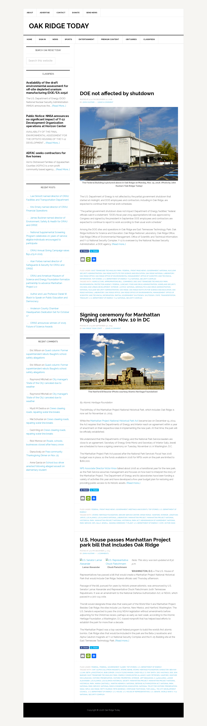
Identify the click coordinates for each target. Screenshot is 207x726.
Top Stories (97, 279)
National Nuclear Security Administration (99, 290)
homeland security (166, 284)
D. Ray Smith (150, 672)
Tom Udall (151, 689)
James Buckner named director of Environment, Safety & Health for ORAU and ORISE (46, 221)
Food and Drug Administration (143, 284)
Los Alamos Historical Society (115, 681)
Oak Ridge (124, 290)
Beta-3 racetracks (94, 672)
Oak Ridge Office (87, 276)
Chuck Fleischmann (124, 672)
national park (167, 683)
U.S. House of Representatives (136, 692)
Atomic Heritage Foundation (105, 515)
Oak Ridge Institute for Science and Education (124, 273)
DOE (135, 281)
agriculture (98, 281)
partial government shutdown (129, 295)
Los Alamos (91, 518)
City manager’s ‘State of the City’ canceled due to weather (47, 383)
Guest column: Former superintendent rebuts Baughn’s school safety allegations (47, 354)
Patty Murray (106, 689)
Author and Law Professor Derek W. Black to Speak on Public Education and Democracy (47, 298)
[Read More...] (59, 105)
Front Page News (138, 271)
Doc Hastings (163, 672)
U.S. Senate (155, 692)
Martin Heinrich (118, 683)
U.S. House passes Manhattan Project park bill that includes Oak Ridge (125, 542)
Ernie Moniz (145, 515)
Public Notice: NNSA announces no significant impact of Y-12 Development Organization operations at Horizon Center (47, 121)
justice (122, 287)
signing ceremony (117, 523)
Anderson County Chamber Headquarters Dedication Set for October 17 (47, 312)
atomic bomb (126, 670)
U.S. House (117, 692)
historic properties (122, 678)
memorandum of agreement (153, 520)
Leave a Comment (105, 102)
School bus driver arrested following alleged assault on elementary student (45, 466)
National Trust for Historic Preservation (158, 686)
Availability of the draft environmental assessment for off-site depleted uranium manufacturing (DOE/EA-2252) (47, 87)
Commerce (128, 281)
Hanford (156, 515)
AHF (93, 670)
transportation (168, 295)
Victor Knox (169, 523)
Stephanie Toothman (135, 689)
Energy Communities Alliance (132, 675)
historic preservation (102, 678)
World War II (167, 692)
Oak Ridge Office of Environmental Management (117, 276)
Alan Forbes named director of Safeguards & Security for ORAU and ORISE (45, 265)
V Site (161, 523)
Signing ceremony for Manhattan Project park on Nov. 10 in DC (120, 317)
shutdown (149, 295)
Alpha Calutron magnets (108, 670)
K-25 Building (160, 678)
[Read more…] (119, 244)
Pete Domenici (119, 689)
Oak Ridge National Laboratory (160, 273)
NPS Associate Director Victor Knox (98, 468)
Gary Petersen (153, 675)
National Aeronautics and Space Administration (149, 287)
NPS (93, 523)
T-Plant (129, 523)
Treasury (84, 298)
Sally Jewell (102, 523)
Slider (123, 667)
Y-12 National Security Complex (142, 279)
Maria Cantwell (102, 683)
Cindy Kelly (139, 672)
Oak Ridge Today (59, 26)
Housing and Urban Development (95, 287)
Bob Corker (109, 672)
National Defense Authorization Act (143, 683)
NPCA (87, 689)
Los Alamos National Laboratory (113, 518)
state (157, 295)
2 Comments (103, 553)
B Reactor (164, 670)
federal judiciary (120, 284)
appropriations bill (113, 281)
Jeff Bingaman (146, 678)
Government (153, 271)
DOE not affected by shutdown (117, 93)
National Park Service (90, 686)
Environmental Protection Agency (96, 284)
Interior (114, 287)
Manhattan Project (137, 518)
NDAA (82, 689)
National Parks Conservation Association (119, 686)
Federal (126, 271)
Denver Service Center (129, 515)
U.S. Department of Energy (115, 279)
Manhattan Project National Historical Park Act (114, 420)
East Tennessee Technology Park (106, 271)
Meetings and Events (138, 509)
